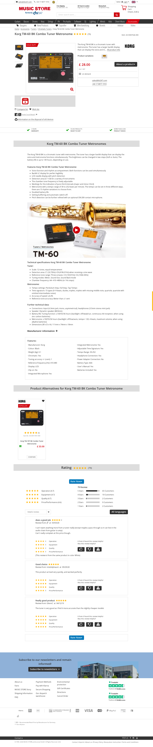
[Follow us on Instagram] (133, 738)
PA (59, 21)
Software (77, 21)
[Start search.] (117, 14)
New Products (42, 25)
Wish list (35, 109)
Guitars (17, 21)
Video (133, 25)
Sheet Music (120, 21)
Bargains (23, 25)
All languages (119, 511)
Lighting (92, 21)
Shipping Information (24, 693)
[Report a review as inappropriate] (98, 549)
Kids (110, 21)
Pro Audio (67, 21)
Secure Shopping (43, 689)
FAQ (16, 697)
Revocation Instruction (112, 742)
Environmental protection (63, 683)
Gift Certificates (63, 688)
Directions (61, 692)
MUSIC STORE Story (23, 689)
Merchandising (83, 25)
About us (18, 682)
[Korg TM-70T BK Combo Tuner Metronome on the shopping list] (43, 401)
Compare (32, 457)
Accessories (132, 21)
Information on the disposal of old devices (35, 119)
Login (126, 2)
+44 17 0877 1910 (99, 84)
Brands (102, 25)
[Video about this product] (25, 101)
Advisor (120, 25)
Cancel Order (62, 696)
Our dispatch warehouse (41, 694)
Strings (50, 21)
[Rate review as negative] (89, 549)
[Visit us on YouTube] (137, 738)
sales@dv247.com (25, 2)
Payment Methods (43, 682)
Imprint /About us (85, 742)
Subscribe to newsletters (43, 669)
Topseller (62, 25)
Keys (42, 21)
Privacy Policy (98, 742)
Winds (102, 21)
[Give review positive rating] (81, 549)
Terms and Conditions (130, 742)
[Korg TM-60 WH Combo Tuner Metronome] (104, 56)
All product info (113, 50)
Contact (18, 738)
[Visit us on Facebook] (130, 738)
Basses (26, 21)
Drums (35, 21)
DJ (85, 21)
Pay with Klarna (42, 685)
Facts (17, 685)
